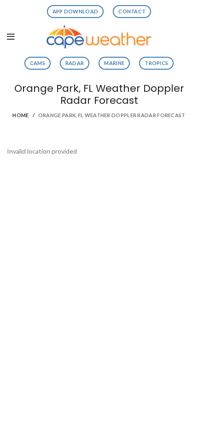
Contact (132, 11)
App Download (75, 11)
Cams (37, 63)
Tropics (156, 63)
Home (20, 115)
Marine (114, 63)
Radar (74, 63)
